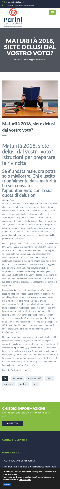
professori (8, 384)
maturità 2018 (34, 378)
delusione (17, 378)
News (4, 135)
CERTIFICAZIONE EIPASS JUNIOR (19, 460)
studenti (23, 384)
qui (26, 370)
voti (35, 384)
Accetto (7, 485)
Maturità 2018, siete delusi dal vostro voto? (28, 126)
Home (17, 59)
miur (50, 378)
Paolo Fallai (8, 200)
